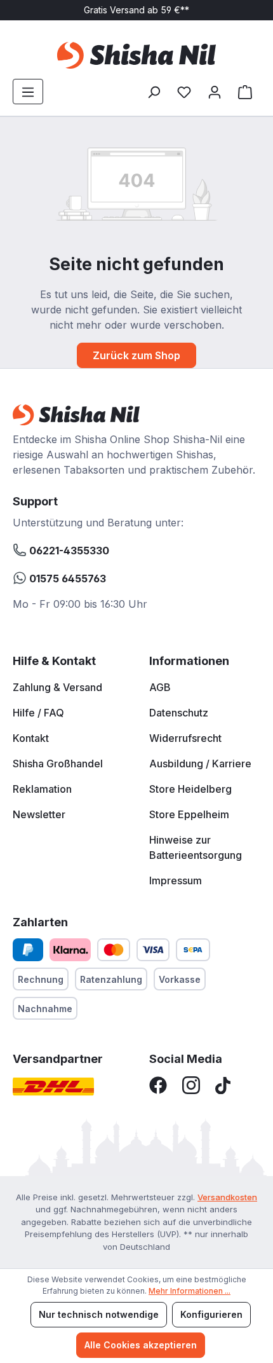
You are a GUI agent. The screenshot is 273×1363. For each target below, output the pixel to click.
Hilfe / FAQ (38, 712)
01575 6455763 (66, 578)
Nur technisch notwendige (99, 1314)
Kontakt (31, 738)
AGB (160, 687)
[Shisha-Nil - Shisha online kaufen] (136, 55)
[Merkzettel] (184, 91)
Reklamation (42, 789)
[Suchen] (153, 91)
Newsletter (39, 814)
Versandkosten (227, 1197)
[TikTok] (222, 1084)
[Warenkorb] (245, 91)
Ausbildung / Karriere (200, 763)
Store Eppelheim (189, 814)
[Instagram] (191, 1084)
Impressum (175, 880)
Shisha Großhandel (58, 763)
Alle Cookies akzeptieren (140, 1344)
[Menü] (28, 91)
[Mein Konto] (214, 91)
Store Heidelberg (190, 789)
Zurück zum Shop (136, 355)
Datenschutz (178, 712)
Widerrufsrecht (185, 738)
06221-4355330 (68, 550)
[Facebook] (158, 1084)
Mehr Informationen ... (189, 1291)
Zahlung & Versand (57, 687)
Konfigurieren (211, 1314)
